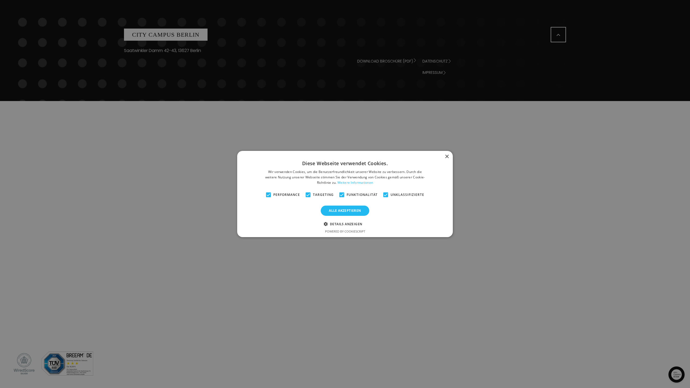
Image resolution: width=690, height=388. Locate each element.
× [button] (447, 157)
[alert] (345, 194)
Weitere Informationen (355, 182)
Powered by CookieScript (345, 231)
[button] (345, 224)
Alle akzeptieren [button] (345, 210)
